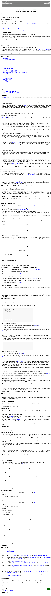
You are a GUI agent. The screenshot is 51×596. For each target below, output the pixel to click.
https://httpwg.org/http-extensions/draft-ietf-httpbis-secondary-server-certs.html (32, 23)
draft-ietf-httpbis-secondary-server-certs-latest (26, 11)
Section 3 (19, 209)
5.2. (3, 70)
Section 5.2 (22, 182)
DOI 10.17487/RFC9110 (46, 557)
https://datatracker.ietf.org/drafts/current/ (32, 37)
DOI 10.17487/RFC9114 (24, 555)
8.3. (3, 82)
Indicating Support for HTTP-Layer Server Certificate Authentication (15, 64)
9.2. (1, 569)
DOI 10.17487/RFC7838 (42, 571)
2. (0, 171)
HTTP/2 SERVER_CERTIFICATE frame (11, 69)
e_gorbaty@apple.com (9, 590)
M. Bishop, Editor (47, 3)
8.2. (3, 81)
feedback (48, 589)
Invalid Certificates (7, 74)
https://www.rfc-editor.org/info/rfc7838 (13, 572)
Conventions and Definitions (9, 171)
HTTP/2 (22, 552)
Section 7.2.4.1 (35, 278)
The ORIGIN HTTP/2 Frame (23, 574)
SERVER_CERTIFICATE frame (8, 68)
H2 (2, 552)
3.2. (1, 203)
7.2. (1, 426)
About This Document (6, 19)
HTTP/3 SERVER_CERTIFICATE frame (11, 70)
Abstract (2, 13)
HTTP (3, 557)
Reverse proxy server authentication (10, 260)
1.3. (1, 156)
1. (0, 95)
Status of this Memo (5, 32)
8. (0, 460)
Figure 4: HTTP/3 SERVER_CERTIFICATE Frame (11, 92)
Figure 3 (3, 323)
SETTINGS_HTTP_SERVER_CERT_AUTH (12, 263)
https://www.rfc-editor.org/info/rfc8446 (13, 566)
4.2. (3, 67)
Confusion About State (8, 78)
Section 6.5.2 (35, 269)
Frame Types (7, 80)
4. (0, 263)
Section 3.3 (13, 117)
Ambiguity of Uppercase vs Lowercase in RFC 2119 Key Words (22, 562)
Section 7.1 (20, 353)
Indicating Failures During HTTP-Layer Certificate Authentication (15, 72)
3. (0, 178)
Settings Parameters (8, 81)
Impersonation (7, 76)
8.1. (3, 80)
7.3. (3, 77)
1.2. (3, 60)
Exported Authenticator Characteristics (11, 71)
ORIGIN (3, 574)
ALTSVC (4, 571)
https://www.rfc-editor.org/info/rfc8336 (13, 575)
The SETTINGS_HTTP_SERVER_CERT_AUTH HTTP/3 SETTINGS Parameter (17, 67)
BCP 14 (35, 562)
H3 (2, 555)
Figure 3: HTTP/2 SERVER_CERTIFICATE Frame (11, 91)
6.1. (3, 73)
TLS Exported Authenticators (9, 60)
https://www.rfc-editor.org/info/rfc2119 (18, 561)
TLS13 (3, 565)
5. (0, 285)
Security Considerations (7, 75)
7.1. (3, 76)
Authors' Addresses (5, 87)
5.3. (3, 71)
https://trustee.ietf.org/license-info (44, 49)
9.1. (3, 84)
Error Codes (7, 82)
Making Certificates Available (8, 203)
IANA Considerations (7, 79)
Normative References (8, 84)
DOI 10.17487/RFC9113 (32, 552)
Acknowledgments (5, 85)
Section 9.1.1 (4, 117)
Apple (49, 2)
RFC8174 (4, 562)
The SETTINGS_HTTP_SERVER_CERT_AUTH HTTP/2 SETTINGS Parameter (19, 267)
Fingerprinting (5, 426)
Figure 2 (16, 241)
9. (0, 545)
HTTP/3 (14, 555)
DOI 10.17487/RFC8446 (40, 565)
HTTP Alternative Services (28, 571)
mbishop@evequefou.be (9, 594)
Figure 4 (3, 351)
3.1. (3, 64)
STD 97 (36, 557)
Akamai (48, 4)
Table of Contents (4, 56)
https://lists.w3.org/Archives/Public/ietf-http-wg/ (11, 28)
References (5, 83)
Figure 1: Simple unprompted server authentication (11, 90)
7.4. (3, 78)
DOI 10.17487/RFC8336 (37, 574)
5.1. (3, 69)
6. (0, 378)
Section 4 (33, 166)
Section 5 (31, 159)
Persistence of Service (8, 77)
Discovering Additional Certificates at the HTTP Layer (13, 63)
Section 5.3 (4, 330)
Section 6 (48, 373)
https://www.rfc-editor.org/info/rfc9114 (40, 555)
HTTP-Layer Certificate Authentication (11, 156)
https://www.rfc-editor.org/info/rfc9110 (17, 558)
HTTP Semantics (31, 557)
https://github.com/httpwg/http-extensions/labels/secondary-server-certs (35, 30)
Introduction (5, 58)
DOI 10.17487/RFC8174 (45, 562)
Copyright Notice (4, 45)
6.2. (3, 74)
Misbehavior (7, 73)
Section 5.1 (18, 182)
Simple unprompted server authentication (11, 235)
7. (0, 401)
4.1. (1, 267)
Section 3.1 (33, 205)
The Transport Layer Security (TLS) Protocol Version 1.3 (22, 565)
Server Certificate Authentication (10, 59)
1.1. (3, 59)
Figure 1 (3, 235)
